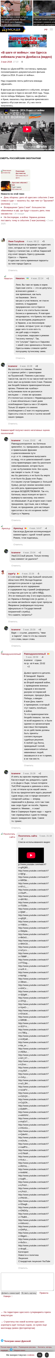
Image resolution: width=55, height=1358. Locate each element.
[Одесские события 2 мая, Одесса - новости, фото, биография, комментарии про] (6, 191)
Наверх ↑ (8, 1296)
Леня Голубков (16, 241)
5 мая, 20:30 (29, 629)
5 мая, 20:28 (29, 773)
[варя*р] (3, 573)
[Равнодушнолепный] (11, 654)
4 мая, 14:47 (35, 528)
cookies (30, 1355)
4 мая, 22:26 (28, 573)
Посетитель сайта (27, 836)
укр (45, 29)
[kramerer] (3, 366)
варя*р (11, 573)
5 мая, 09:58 (32, 657)
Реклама (27, 48)
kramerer (12, 366)
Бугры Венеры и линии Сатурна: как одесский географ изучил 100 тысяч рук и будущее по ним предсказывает (14, 21)
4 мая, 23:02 (29, 440)
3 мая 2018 (6, 62)
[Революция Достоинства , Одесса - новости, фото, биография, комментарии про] (8, 173)
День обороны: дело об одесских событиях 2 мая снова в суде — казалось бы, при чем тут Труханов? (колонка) (27, 200)
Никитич (20, 278)
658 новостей (17, 189)
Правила (44, 1293)
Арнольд (18, 528)
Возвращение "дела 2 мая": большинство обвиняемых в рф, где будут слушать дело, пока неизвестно (25, 210)
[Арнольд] (5, 528)
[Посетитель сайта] (8, 837)
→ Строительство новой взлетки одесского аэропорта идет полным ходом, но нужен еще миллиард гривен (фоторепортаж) (24, 1325)
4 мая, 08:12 (33, 241)
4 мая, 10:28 (26, 366)
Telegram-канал (19, 1350)
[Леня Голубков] (3, 241)
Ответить (13, 270)
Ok (39, 1355)
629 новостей (21, 176)
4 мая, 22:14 (37, 278)
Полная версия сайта (9, 1347)
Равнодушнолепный (35, 654)
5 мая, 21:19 (46, 836)
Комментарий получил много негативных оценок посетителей (25, 432)
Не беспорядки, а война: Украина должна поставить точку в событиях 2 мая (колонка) (23, 219)
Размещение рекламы (27, 1347)
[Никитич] (8, 278)
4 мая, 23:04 (29, 552)
